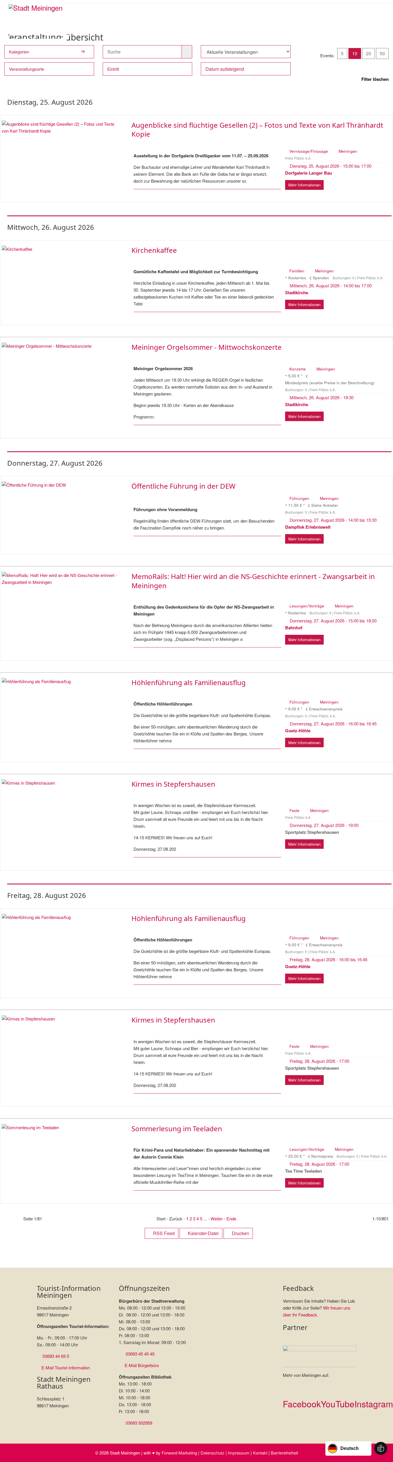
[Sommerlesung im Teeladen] (61, 1127)
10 (354, 53)
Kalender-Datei (203, 1233)
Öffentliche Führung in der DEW (183, 486)
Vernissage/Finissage (309, 151)
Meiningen (348, 151)
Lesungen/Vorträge (307, 606)
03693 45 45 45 (140, 1354)
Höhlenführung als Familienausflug (188, 682)
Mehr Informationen (304, 185)
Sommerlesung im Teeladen (176, 1128)
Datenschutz (212, 1453)
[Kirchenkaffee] (61, 249)
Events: (327, 55)
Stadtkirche (296, 292)
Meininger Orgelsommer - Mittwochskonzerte (206, 347)
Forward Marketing (179, 1453)
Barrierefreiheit (284, 1453)
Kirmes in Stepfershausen (173, 784)
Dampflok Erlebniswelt (308, 527)
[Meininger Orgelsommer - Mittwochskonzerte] (61, 346)
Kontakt (260, 1453)
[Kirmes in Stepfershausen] (61, 782)
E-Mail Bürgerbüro (142, 1365)
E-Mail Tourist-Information (65, 1367)
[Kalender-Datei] (382, 35)
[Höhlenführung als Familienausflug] (61, 681)
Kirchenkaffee (154, 250)
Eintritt (113, 69)
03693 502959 (139, 1423)
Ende (231, 1219)
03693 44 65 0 (56, 1356)
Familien (297, 271)
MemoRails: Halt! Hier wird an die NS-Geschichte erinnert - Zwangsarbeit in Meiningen (253, 581)
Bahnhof (293, 627)
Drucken (240, 1233)
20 (368, 53)
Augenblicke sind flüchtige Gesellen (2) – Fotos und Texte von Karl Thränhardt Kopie (257, 129)
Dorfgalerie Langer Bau (308, 173)
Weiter (217, 1219)
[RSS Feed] (377, 35)
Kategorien (47, 52)
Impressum (238, 1453)
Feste (295, 810)
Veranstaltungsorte (26, 69)
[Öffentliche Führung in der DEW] (61, 484)
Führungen (299, 498)
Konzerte (298, 369)
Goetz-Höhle (297, 730)
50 (382, 53)
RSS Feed (163, 1233)
